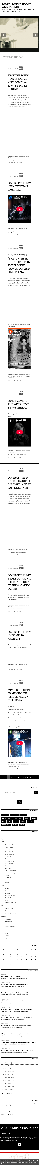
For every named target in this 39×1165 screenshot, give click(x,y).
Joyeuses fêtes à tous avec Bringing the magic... (16, 1025)
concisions (14, 815)
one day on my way (10, 926)
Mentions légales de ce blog (18, 1158)
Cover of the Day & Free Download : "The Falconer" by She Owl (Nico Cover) (19, 581)
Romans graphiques (10, 913)
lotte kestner (23, 160)
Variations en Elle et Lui (11, 902)
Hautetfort (23, 1155)
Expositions (8, 919)
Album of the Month (10, 845)
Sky (6, 931)
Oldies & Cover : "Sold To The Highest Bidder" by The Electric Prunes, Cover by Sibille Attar (19, 263)
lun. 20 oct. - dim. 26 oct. (7, 1074)
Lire (2, 905)
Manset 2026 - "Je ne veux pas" (11, 976)
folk (9, 821)
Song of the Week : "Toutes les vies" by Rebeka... (16, 1009)
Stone (6, 933)
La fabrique (8, 893)
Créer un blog (16, 1155)
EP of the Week (9, 863)
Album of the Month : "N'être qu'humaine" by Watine (18, 1017)
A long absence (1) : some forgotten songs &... (15, 1034)
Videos (7, 882)
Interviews (8, 868)
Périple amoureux (10, 895)
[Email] (19, 802)
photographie (6, 818)
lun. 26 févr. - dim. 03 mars (7, 1086)
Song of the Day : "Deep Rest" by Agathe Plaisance (17, 993)
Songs (7, 900)
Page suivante (27, 777)
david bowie (13, 766)
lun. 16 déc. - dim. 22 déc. (7, 1083)
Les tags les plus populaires (31, 1156)
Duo (6, 859)
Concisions (8, 891)
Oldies (7, 875)
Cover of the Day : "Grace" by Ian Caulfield (19, 186)
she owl (22, 609)
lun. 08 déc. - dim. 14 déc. (7, 1069)
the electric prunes (25, 376)
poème (34, 818)
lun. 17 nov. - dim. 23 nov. (7, 1071)
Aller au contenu (6, 3)
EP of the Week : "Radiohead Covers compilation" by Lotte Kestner (19, 82)
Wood (6, 938)
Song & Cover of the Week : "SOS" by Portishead (18, 404)
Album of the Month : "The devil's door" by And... (16, 984)
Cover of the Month (10, 854)
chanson (4, 815)
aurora (18, 766)
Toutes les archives (6, 1093)
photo (15, 824)
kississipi (26, 667)
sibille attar (11, 378)
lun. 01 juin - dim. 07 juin (7, 1063)
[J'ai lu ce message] (37, 1160)
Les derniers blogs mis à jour (8, 1156)
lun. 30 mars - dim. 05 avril (7, 1066)
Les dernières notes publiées (19, 1156)
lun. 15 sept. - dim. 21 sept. (8, 1077)
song (16, 821)
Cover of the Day (9, 852)
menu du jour (23, 765)
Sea (6, 928)
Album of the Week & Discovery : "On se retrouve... (17, 1001)
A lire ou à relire (9, 908)
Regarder (3, 916)
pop (3, 821)
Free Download (9, 866)
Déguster (3, 839)
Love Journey (9, 924)
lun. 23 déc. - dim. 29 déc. (7, 1080)
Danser (2, 836)
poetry (30, 821)
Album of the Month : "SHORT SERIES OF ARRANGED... (18, 1042)
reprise (17, 667)
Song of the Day (9, 877)
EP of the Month (9, 861)
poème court (17, 818)
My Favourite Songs (10, 873)
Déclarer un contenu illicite (7, 1158)
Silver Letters (9, 898)
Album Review (9, 847)
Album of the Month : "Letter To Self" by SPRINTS (17, 1050)
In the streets (8, 921)
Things (7, 936)
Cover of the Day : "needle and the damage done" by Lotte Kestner (19, 482)
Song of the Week (10, 880)
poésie (22, 824)
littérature (5, 824)
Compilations (8, 849)
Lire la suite (8, 1105)
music (26, 818)
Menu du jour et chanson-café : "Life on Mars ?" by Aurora (19, 695)
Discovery (8, 856)
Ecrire (2, 885)
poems (23, 821)
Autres (7, 888)
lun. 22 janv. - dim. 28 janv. (7, 1089)
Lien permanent (14, 68)
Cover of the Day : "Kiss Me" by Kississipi (19, 635)
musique (23, 815)
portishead (23, 454)
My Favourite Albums (10, 870)
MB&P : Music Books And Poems (16, 5)
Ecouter (3, 841)
